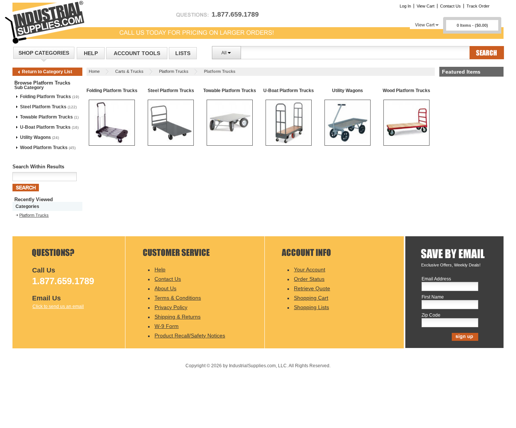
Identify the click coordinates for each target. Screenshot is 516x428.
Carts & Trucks (129, 71)
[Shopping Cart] (426, 23)
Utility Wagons (35, 137)
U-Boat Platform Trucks (45, 127)
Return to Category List (47, 71)
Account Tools (137, 53)
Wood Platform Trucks (44, 147)
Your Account (309, 269)
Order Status (309, 279)
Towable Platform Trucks (46, 117)
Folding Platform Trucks (45, 96)
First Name (433, 297)
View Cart (425, 6)
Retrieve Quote (312, 288)
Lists (182, 53)
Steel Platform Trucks (43, 106)
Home (94, 71)
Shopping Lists (311, 307)
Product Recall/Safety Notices (189, 336)
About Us (165, 288)
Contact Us (450, 6)
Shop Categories (44, 53)
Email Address (436, 279)
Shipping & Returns (177, 317)
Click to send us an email (58, 306)
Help (91, 53)
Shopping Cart (311, 298)
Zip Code (431, 315)
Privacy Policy (170, 307)
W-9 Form (166, 326)
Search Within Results (38, 166)
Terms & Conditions (177, 298)
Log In (405, 6)
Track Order (478, 6)
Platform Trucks (173, 71)
